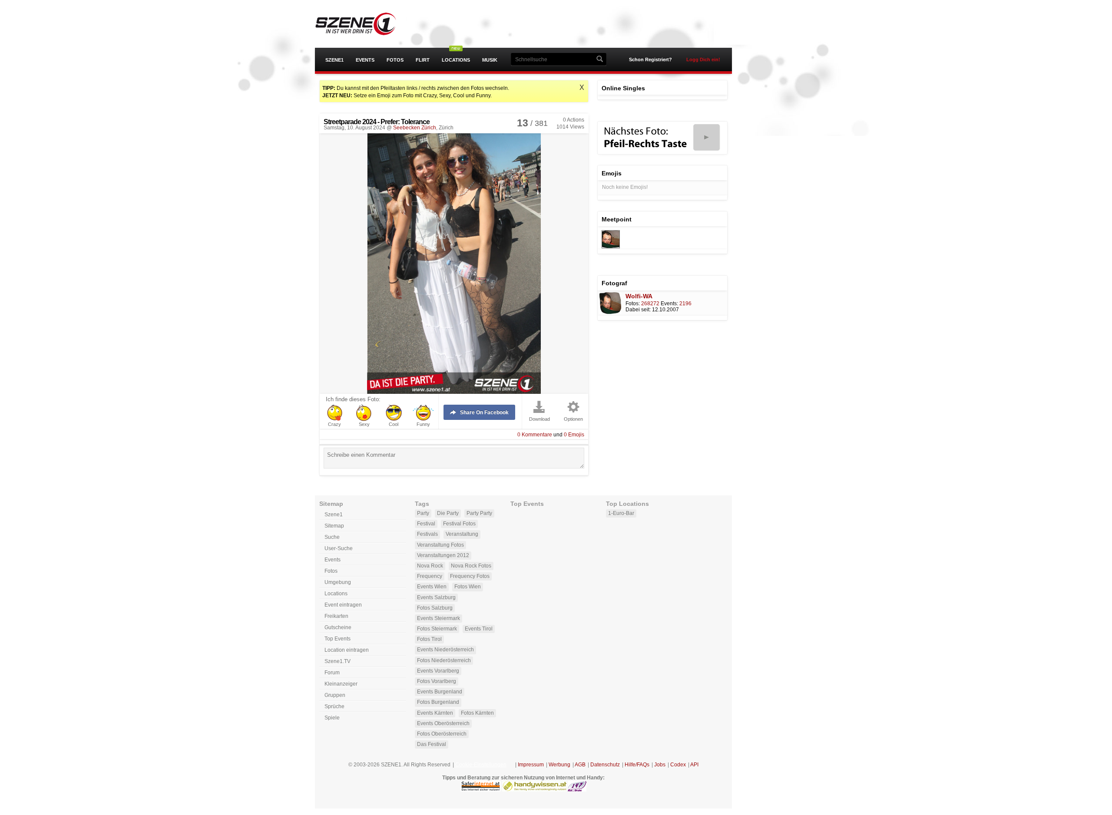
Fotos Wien (467, 587)
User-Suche (338, 548)
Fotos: (633, 303)
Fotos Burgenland (438, 702)
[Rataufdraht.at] (577, 790)
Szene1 (334, 60)
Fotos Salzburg (435, 608)
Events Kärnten (435, 713)
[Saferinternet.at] (480, 790)
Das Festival (431, 744)
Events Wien (432, 587)
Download (539, 419)
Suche (332, 537)
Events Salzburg (436, 597)
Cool (393, 424)
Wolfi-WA (639, 296)
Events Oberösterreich (443, 723)
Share (484, 412)
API (694, 765)
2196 (685, 303)
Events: (669, 303)
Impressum (531, 765)
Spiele (332, 718)
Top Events (337, 639)
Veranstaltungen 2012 (443, 555)
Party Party (479, 513)
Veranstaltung (462, 534)
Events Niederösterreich (445, 650)
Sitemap (334, 526)
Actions (573, 120)
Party (423, 513)
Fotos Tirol (429, 639)
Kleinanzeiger (340, 684)
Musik (489, 60)
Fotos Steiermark (437, 629)
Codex (678, 765)
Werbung (559, 765)
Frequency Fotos (470, 576)
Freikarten (336, 616)
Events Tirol (479, 629)
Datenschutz (605, 765)
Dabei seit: (638, 310)
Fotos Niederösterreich (444, 660)
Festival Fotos (459, 524)
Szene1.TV (337, 661)
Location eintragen (346, 650)
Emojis (574, 435)
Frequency (429, 576)
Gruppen (334, 695)
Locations (456, 60)
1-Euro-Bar (621, 513)
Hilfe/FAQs (637, 765)
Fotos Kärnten (477, 713)
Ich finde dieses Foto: (353, 399)
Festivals (427, 534)
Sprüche (334, 706)
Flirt (423, 60)
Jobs (659, 765)
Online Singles (623, 88)
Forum (332, 673)
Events (365, 60)
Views (570, 127)
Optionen (573, 419)
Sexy (364, 424)
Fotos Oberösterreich (442, 734)
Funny (423, 424)
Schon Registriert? (650, 59)
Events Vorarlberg (438, 671)
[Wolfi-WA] (611, 247)
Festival (426, 524)
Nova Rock (430, 566)
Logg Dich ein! (703, 59)
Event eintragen (343, 605)
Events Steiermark (438, 618)
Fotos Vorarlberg (436, 681)
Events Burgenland (439, 692)
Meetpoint (617, 219)
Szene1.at (364, 23)
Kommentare (534, 435)
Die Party (448, 513)
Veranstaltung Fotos (440, 545)
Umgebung (337, 582)
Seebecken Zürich (414, 128)
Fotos (395, 60)
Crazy (334, 424)
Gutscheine (337, 627)
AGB (580, 765)
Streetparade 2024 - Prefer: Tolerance (377, 121)
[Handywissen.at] (534, 790)
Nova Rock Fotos (471, 566)
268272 (650, 303)
